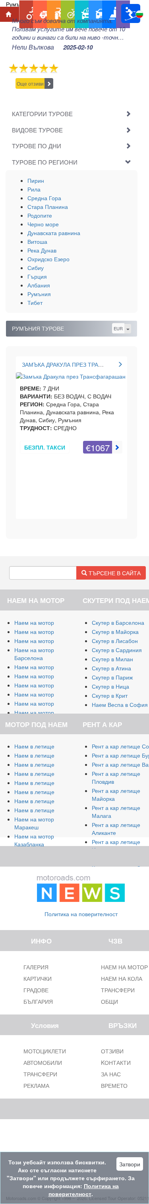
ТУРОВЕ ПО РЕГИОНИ (44, 162)
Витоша (37, 241)
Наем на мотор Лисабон (46, 676)
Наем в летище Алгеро (44, 773)
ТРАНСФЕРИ (40, 1074)
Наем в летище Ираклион (47, 801)
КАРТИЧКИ (37, 978)
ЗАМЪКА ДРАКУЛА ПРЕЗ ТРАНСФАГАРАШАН (81, 364)
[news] (81, 887)
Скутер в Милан (112, 659)
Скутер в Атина (111, 668)
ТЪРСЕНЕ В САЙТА (114, 573)
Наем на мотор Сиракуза (47, 641)
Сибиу (35, 268)
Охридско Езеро (48, 259)
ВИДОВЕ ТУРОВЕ (37, 130)
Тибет (35, 302)
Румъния (39, 294)
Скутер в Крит (110, 695)
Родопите (39, 215)
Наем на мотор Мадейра (46, 694)
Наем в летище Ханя (41, 792)
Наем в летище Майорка (46, 746)
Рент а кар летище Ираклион (116, 846)
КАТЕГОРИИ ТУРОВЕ (42, 113)
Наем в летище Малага (44, 755)
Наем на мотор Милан (43, 622)
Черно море (43, 224)
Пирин (35, 180)
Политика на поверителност (81, 914)
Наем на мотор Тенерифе (48, 667)
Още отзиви (30, 83)
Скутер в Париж (112, 677)
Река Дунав (41, 250)
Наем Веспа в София (120, 704)
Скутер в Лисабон (115, 641)
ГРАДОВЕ (35, 990)
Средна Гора (44, 198)
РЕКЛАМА (36, 1085)
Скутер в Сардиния (117, 650)
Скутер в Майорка (115, 631)
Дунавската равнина (53, 233)
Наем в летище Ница (42, 810)
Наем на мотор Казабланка (34, 840)
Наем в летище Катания (45, 783)
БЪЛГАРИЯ (38, 1001)
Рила (34, 189)
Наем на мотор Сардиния (48, 631)
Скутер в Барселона (118, 622)
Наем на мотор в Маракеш (36, 823)
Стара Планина (47, 207)
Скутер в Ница (110, 686)
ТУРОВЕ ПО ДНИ (36, 146)
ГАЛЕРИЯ (35, 967)
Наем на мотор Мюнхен (45, 703)
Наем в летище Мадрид (45, 764)
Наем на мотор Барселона (34, 654)
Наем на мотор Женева (45, 712)
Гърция (37, 276)
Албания (38, 285)
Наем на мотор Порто (43, 685)
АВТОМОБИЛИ (42, 1062)
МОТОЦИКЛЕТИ (44, 1051)
